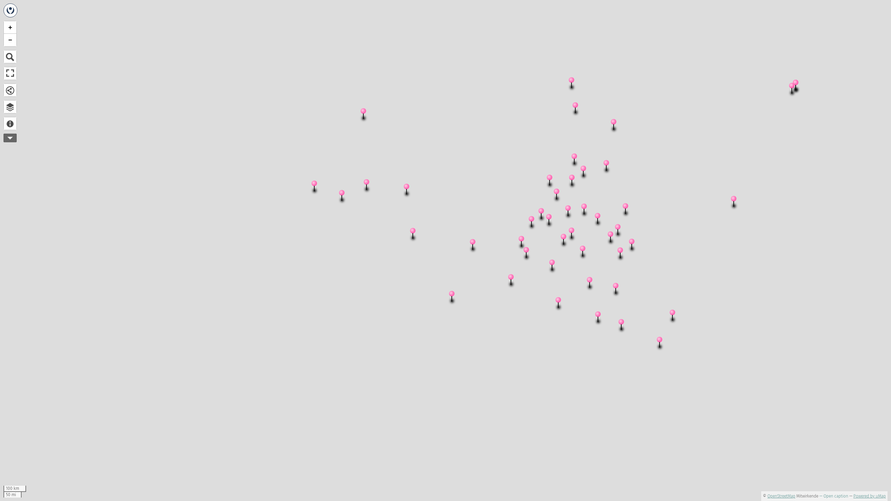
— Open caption (833, 496)
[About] (10, 123)
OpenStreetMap (781, 496)
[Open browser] (10, 107)
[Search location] (10, 56)
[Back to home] (10, 10)
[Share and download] (10, 90)
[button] (344, 197)
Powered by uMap (869, 496)
